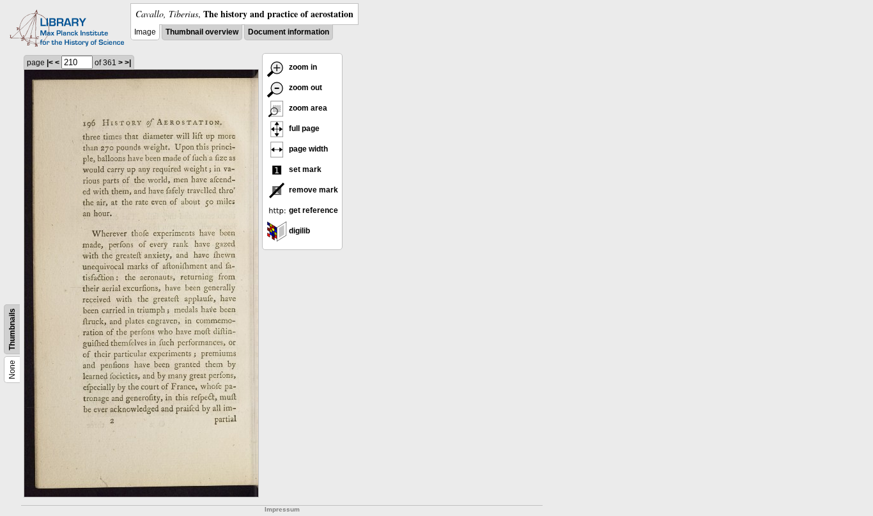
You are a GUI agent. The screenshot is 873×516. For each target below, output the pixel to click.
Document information (288, 31)
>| (128, 62)
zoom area (307, 108)
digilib (298, 230)
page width (307, 149)
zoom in (302, 67)
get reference (312, 210)
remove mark (312, 189)
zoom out (304, 87)
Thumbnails (12, 329)
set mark (304, 169)
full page (303, 128)
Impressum (282, 509)
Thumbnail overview (202, 31)
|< (50, 62)
